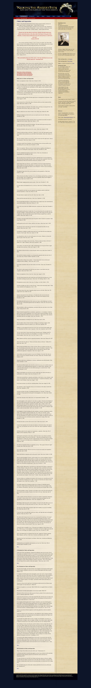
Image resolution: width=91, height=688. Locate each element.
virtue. (73, 63)
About (54, 16)
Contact (58, 16)
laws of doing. (70, 61)
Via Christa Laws (23, 16)
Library (43, 16)
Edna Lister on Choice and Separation (24, 72)
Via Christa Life (31, 16)
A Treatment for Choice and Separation (24, 73)
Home (17, 16)
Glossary (48, 16)
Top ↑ (18, 546)
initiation (71, 59)
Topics (38, 16)
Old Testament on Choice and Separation (24, 75)
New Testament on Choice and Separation (25, 74)
